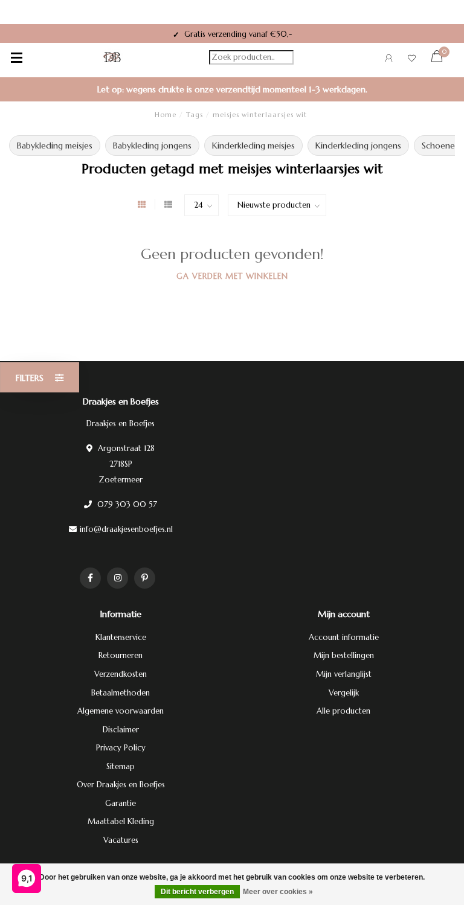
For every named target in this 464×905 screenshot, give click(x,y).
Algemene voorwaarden (120, 711)
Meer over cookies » (278, 891)
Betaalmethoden (120, 693)
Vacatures (120, 840)
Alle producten (343, 711)
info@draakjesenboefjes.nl (126, 529)
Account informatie (344, 637)
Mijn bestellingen (344, 655)
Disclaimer (121, 729)
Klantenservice (120, 637)
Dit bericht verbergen (197, 891)
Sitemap (120, 766)
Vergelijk (344, 693)
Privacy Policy (121, 748)
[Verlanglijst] (412, 60)
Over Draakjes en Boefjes (121, 784)
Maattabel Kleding (121, 821)
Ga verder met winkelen (232, 276)
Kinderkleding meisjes (253, 145)
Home (165, 114)
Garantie (120, 803)
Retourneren (120, 655)
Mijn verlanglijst (344, 674)
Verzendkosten (120, 674)
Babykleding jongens (152, 145)
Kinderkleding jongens (358, 145)
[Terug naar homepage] (112, 57)
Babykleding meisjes (54, 145)
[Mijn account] (389, 60)
